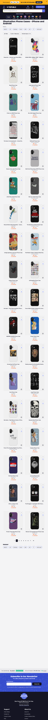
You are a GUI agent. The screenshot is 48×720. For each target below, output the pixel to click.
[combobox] (22, 10)
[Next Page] (33, 540)
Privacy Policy (21, 687)
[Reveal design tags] (21, 54)
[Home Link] (11, 7)
